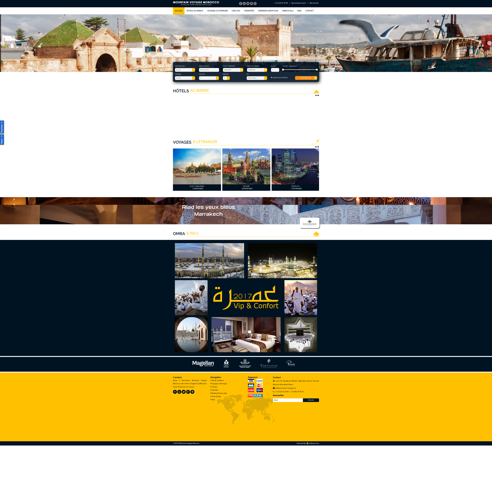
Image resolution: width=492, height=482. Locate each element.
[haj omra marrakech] (2, 139)
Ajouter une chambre (280, 77)
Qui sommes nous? (298, 3)
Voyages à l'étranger (217, 11)
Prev (316, 95)
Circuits (236, 11)
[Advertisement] (246, 115)
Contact (309, 11)
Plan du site (314, 3)
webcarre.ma (314, 443)
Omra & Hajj (288, 11)
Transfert (249, 11)
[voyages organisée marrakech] (2, 127)
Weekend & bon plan (268, 11)
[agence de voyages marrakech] (175, 392)
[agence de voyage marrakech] (179, 392)
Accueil (179, 11)
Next (318, 95)
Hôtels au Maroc (194, 11)
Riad (299, 11)
